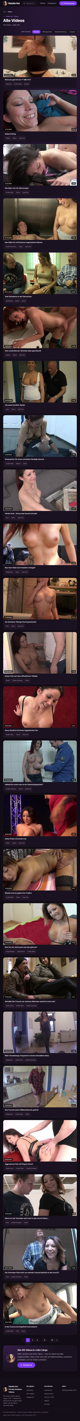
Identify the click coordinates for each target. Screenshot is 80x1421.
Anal (7, 409)
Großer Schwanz (11, 246)
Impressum (48, 1390)
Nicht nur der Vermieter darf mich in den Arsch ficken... (27, 1218)
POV (7, 626)
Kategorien (52, 3)
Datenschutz (48, 1394)
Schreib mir (29, 1365)
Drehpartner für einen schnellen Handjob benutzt (24, 459)
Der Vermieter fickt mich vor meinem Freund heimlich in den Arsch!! (32, 1273)
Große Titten (18, 84)
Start (4, 12)
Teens (14, 138)
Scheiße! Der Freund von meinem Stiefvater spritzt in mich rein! (30, 1001)
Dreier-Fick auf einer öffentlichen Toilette (21, 676)
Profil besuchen (70, 3)
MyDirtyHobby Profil (69, 1390)
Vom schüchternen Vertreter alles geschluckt (23, 351)
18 (52, 1340)
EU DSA (47, 1404)
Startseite (30, 1390)
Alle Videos (30, 1394)
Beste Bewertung (60, 32)
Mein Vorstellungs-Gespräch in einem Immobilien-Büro (27, 1056)
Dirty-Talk (8, 84)
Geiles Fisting (10, 134)
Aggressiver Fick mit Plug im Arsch (19, 1164)
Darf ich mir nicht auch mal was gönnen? (21, 947)
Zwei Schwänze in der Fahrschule (18, 297)
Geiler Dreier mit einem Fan (15, 839)
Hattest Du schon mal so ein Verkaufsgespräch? (24, 784)
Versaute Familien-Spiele (15, 405)
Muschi (26, 84)
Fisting (8, 138)
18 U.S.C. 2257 (49, 1397)
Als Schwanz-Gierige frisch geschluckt (20, 622)
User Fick (22, 138)
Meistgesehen (47, 32)
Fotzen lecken (10, 951)
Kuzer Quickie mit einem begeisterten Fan (21, 730)
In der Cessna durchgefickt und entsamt (21, 1327)
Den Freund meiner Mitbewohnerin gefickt (21, 1110)
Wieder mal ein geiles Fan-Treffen (18, 893)
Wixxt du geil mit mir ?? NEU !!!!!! (18, 80)
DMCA (46, 1401)
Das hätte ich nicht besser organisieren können (23, 242)
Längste (72, 32)
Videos (42, 3)
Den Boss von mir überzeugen (17, 188)
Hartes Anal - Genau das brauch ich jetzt (21, 513)
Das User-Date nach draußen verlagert (20, 568)
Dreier (17, 301)
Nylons (8, 355)
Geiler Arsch (21, 951)
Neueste (36, 32)
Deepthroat (9, 301)
